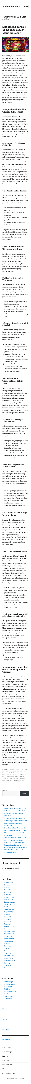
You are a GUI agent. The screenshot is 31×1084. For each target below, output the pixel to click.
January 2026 (8, 899)
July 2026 (7, 885)
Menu (26, 6)
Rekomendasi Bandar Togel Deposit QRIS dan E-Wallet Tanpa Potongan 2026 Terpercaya (16, 850)
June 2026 (7, 887)
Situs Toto (5, 1009)
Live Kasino (8, 994)
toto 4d (4, 1019)
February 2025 (9, 926)
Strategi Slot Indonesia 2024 (10, 778)
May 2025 (7, 919)
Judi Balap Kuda (9, 984)
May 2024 (7, 948)
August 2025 (8, 912)
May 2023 (7, 965)
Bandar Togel (8, 982)
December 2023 (9, 960)
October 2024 (8, 936)
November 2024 (9, 934)
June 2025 (7, 917)
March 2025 (8, 924)
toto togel (5, 1029)
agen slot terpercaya (22, 769)
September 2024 (9, 939)
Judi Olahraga (8, 986)
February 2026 (9, 897)
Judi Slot (12, 769)
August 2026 (8, 882)
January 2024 (8, 958)
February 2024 (9, 956)
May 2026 (7, 890)
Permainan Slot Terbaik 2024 (10, 774)
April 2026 (7, 892)
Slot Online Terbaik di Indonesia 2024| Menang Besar (14, 29)
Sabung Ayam (9, 996)
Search (4, 790)
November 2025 (9, 904)
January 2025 (8, 929)
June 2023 (7, 963)
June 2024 (7, 946)
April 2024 (7, 951)
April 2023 (7, 968)
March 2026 (8, 895)
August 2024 (8, 941)
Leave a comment (19, 780)
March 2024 (8, 953)
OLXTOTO (21, 1078)
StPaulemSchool (11, 6)
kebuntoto (6, 1039)
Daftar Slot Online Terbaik (9, 771)
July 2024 (7, 943)
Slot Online (8, 999)
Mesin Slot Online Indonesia (15, 773)
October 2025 (8, 907)
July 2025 (7, 914)
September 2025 (9, 909)
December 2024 (9, 931)
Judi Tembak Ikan (10, 991)
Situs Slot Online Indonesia (16, 776)
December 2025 (9, 902)
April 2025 (7, 921)
